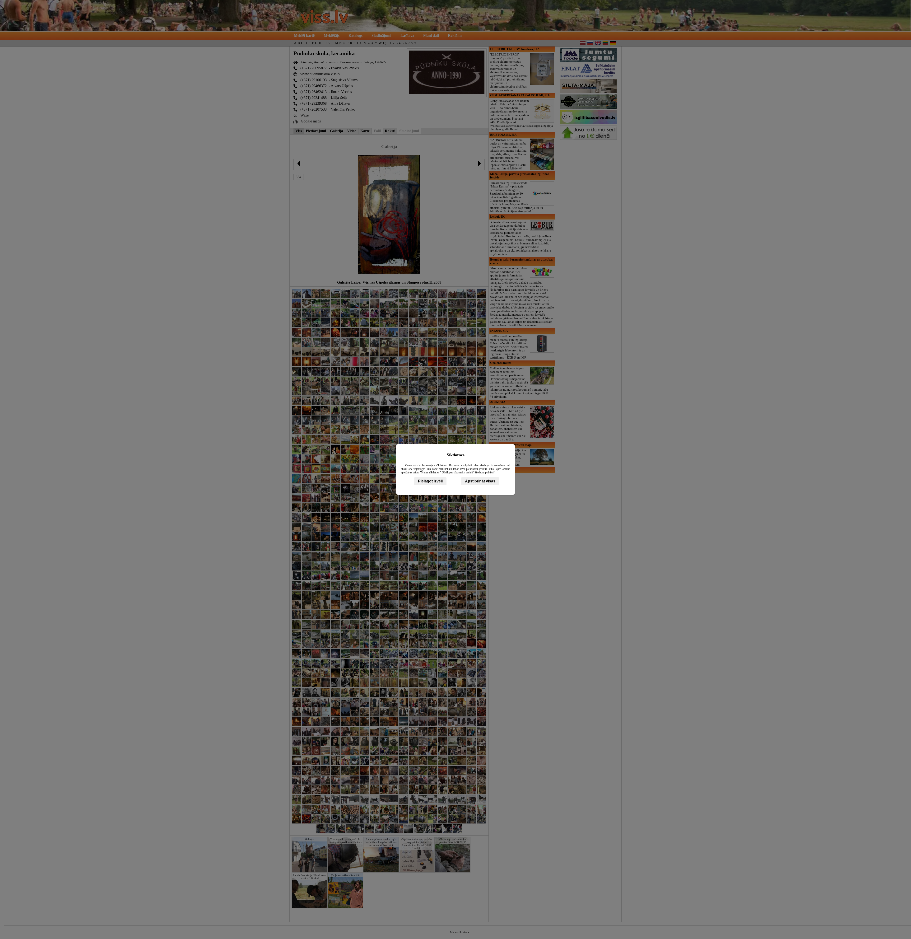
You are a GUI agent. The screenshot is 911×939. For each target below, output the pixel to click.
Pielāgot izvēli (430, 481)
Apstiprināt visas (480, 481)
